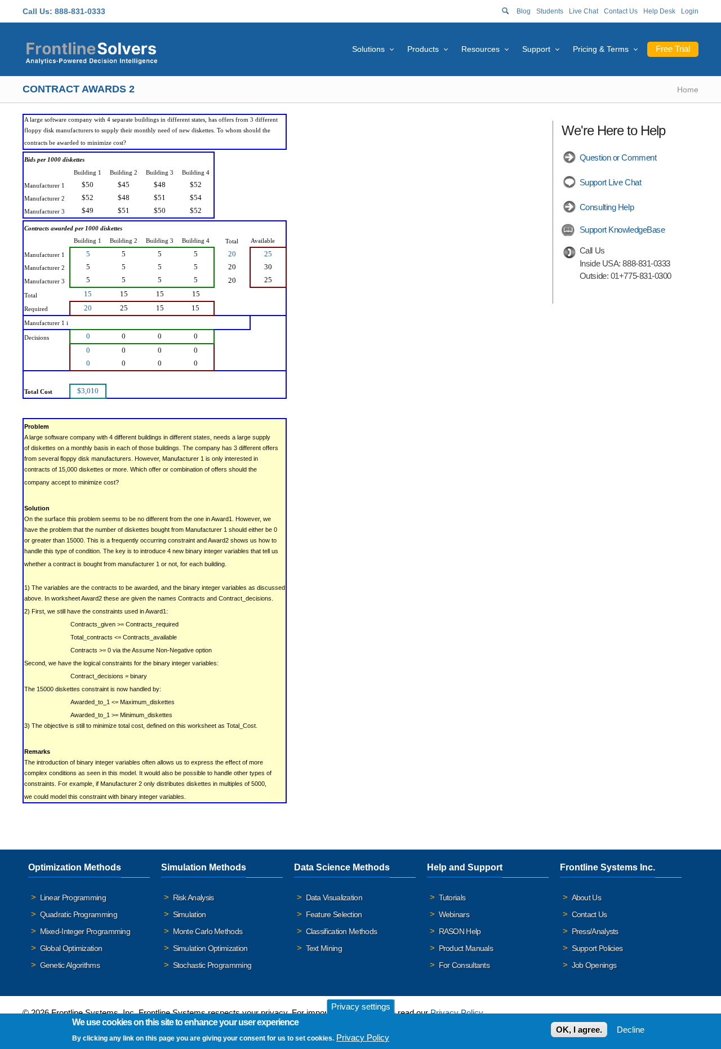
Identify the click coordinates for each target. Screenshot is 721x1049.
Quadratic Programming (78, 914)
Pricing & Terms (601, 49)
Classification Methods (341, 931)
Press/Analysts (595, 931)
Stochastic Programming (212, 965)
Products (423, 49)
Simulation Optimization (210, 948)
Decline (630, 1029)
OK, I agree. (579, 1029)
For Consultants (464, 965)
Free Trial (673, 49)
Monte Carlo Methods (208, 931)
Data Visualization (334, 897)
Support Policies (597, 948)
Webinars (454, 914)
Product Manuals (466, 948)
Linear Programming (73, 897)
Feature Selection (334, 914)
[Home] (92, 51)
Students (549, 11)
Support (536, 49)
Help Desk (659, 11)
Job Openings (594, 965)
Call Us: (37, 11)
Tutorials (452, 897)
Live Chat (583, 11)
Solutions (368, 49)
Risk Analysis (193, 897)
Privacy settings (360, 1006)
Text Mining (324, 948)
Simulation (189, 914)
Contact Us (621, 11)
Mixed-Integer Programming (85, 931)
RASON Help (460, 931)
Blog (524, 11)
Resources (480, 49)
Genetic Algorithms (70, 965)
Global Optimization (71, 948)
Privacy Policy (456, 1012)
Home (687, 89)
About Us (586, 897)
